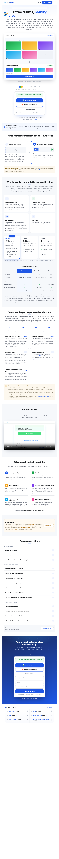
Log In (39, 2)
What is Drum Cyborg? (29, 550)
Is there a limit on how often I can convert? (29, 621)
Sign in (35, 119)
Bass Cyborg (42, 169)
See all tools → (50, 128)
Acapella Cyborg (35, 359)
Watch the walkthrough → (36, 412)
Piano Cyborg (51, 169)
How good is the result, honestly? (29, 568)
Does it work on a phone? (29, 555)
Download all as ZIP (29, 76)
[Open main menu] (54, 2)
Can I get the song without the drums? (29, 592)
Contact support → (47, 628)
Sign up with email (30, 109)
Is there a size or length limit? (29, 583)
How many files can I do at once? (29, 578)
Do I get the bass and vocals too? (29, 573)
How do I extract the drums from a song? (29, 560)
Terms (30, 112)
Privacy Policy (36, 112)
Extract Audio (14, 529)
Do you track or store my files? (29, 616)
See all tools (49, 707)
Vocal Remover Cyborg (43, 396)
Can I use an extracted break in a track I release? (29, 597)
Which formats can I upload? (29, 588)
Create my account (30, 691)
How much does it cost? (29, 606)
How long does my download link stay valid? (29, 611)
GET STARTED (47, 2)
